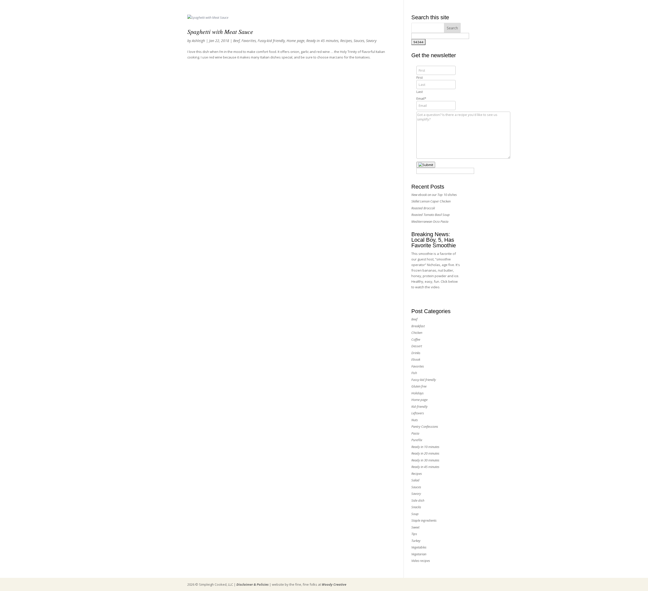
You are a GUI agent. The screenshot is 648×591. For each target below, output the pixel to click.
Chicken (416, 332)
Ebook (415, 359)
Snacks (416, 507)
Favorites (248, 40)
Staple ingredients (424, 520)
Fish (414, 373)
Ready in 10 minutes (425, 446)
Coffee (415, 339)
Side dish (417, 500)
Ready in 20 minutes (425, 453)
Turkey (415, 540)
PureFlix (416, 440)
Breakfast (418, 326)
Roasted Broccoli (423, 208)
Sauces (359, 40)
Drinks (415, 353)
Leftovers (417, 413)
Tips (414, 534)
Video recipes (420, 560)
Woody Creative (334, 584)
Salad (415, 480)
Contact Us (441, 6)
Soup (415, 514)
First (419, 77)
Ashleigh (198, 40)
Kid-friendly (419, 406)
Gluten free (419, 386)
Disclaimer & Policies (252, 584)
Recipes (346, 40)
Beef (236, 40)
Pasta (415, 433)
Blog (458, 6)
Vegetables (419, 547)
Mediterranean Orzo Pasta (429, 221)
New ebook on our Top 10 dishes (434, 194)
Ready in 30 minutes (425, 460)
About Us (405, 6)
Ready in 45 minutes (322, 40)
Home (388, 6)
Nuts (414, 420)
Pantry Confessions (424, 426)
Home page (296, 40)
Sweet (415, 527)
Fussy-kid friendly (271, 40)
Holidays (417, 393)
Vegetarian (418, 554)
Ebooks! (422, 6)
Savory (371, 40)
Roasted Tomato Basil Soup (430, 214)
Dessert (416, 346)
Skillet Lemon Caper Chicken (431, 201)
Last (419, 91)
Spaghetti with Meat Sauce (220, 31)
